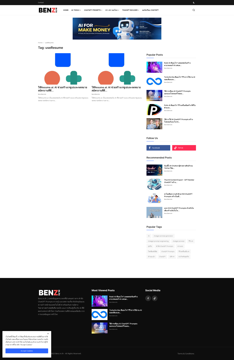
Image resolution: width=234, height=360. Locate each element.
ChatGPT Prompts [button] (92, 10)
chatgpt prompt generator (163, 236)
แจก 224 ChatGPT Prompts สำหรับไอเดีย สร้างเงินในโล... (179, 209)
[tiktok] (154, 298)
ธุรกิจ (150, 246)
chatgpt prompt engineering (158, 241)
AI (149, 236)
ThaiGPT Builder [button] (129, 10)
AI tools (180, 246)
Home (65, 10)
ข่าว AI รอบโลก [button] (111, 10)
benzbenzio (42, 94)
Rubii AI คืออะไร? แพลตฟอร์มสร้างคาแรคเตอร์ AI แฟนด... (177, 64)
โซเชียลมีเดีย (152, 251)
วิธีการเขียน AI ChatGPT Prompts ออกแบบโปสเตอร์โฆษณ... (177, 92)
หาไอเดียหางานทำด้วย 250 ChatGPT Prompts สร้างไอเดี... (178, 195)
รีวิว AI (191, 241)
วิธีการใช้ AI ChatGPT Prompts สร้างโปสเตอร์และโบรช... (178, 120)
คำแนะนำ (151, 256)
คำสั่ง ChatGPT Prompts (164, 246)
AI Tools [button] (75, 10)
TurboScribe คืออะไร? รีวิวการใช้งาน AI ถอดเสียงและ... (179, 78)
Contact (41, 2)
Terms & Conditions (186, 353)
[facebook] (148, 298)
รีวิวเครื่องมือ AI (184, 251)
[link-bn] (117, 29)
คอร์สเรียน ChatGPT (150, 10)
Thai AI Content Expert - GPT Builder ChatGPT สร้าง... (179, 181)
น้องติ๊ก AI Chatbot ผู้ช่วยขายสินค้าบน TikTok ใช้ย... (178, 167)
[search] (193, 10)
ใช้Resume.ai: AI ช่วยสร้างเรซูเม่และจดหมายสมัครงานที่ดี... (62, 89)
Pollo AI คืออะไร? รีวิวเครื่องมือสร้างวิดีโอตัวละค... (179, 106)
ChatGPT (162, 256)
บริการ (172, 256)
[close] (48, 333)
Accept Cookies (27, 351)
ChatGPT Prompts (167, 251)
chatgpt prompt (178, 241)
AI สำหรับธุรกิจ (184, 256)
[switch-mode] (194, 2)
